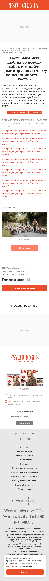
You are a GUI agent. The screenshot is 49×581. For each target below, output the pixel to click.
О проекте (24, 447)
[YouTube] (28, 439)
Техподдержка (24, 489)
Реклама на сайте (24, 451)
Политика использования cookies (24, 476)
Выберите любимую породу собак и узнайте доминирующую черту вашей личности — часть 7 (24, 183)
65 (36, 48)
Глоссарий (24, 464)
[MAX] (16, 434)
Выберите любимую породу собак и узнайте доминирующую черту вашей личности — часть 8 (24, 193)
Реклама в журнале (24, 455)
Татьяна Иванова (13, 268)
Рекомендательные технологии (24, 480)
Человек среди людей (17, 112)
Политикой (13, 401)
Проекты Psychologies (24, 485)
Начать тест (24, 247)
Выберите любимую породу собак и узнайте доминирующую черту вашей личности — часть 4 (24, 151)
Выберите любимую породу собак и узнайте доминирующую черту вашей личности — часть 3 (24, 141)
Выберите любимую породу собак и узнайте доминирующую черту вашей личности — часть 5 (24, 162)
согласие (15, 395)
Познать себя (35, 112)
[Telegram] (24, 434)
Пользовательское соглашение (24, 472)
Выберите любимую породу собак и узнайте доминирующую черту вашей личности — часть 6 (24, 172)
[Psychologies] (23, 5)
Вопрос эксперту (24, 459)
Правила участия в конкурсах (24, 468)
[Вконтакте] (33, 434)
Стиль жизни (6, 48)
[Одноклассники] (20, 439)
